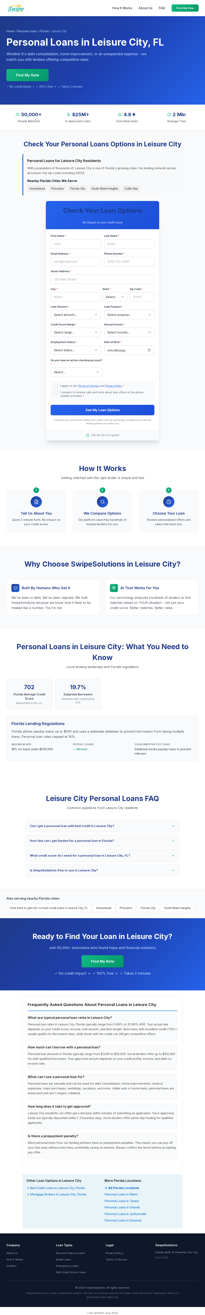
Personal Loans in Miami (121, 1194)
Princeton (57, 188)
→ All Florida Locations (122, 1188)
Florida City (77, 188)
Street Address (61, 271)
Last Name (111, 235)
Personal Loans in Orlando (122, 1207)
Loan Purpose (113, 306)
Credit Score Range (64, 324)
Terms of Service (88, 385)
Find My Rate (185, 8)
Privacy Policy (113, 385)
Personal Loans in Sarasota (123, 1220)
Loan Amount (60, 306)
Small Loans (63, 1259)
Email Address (60, 253)
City (54, 289)
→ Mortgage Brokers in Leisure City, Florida (56, 1194)
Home (10, 31)
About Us (145, 8)
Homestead (37, 188)
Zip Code (136, 289)
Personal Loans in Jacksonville (125, 1214)
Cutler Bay (131, 188)
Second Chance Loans (70, 1253)
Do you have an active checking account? (76, 362)
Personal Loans (27, 31)
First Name (58, 235)
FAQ (162, 8)
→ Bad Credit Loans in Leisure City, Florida (55, 1188)
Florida (44, 31)
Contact (11, 1265)
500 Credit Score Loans (71, 1272)
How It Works (122, 8)
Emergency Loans (67, 1265)
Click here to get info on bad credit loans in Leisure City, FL (49, 908)
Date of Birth (113, 342)
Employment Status (64, 342)
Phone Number (114, 253)
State (106, 289)
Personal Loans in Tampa (122, 1201)
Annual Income (114, 324)
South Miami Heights (104, 188)
